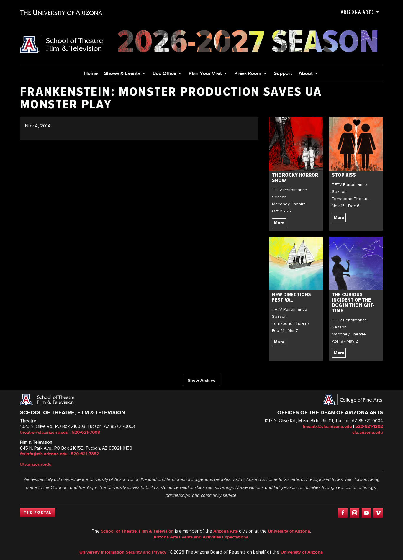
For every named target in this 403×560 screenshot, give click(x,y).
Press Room (247, 73)
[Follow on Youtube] (366, 513)
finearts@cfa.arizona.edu (327, 426)
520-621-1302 (369, 426)
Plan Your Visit (205, 73)
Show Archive (201, 380)
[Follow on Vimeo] (378, 513)
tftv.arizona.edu (36, 464)
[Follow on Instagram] (354, 513)
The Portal (38, 512)
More (279, 222)
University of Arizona (289, 531)
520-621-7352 (85, 453)
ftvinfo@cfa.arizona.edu (44, 453)
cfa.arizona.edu (367, 432)
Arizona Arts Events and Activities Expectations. (201, 537)
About (306, 73)
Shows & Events (122, 73)
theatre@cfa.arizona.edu (44, 432)
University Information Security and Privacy (122, 552)
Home (91, 73)
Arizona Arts (357, 12)
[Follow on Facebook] (343, 513)
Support (283, 73)
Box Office (164, 73)
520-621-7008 (86, 432)
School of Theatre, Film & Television (137, 531)
